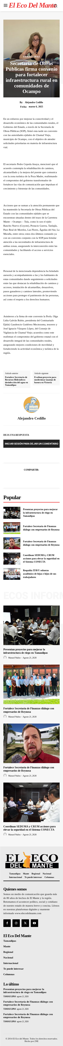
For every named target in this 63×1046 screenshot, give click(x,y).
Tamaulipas (31, 57)
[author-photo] (5, 657)
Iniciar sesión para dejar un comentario (31, 443)
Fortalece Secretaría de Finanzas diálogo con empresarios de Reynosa (28, 769)
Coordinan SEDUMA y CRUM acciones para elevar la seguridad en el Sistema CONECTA (41, 558)
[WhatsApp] (43, 478)
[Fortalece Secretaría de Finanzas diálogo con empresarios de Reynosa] (11, 528)
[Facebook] (20, 478)
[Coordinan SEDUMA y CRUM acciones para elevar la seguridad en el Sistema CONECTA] (11, 558)
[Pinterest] (35, 478)
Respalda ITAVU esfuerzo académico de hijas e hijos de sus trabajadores (39, 573)
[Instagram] (16, 923)
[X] (27, 478)
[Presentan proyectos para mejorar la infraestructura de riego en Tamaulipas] (11, 513)
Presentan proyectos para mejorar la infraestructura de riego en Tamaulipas (40, 512)
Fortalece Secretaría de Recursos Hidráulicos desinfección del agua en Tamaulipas (16, 381)
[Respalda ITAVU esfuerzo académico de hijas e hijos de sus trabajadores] (11, 574)
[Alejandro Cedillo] (32, 405)
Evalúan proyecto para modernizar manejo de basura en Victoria (45, 380)
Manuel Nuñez (14, 657)
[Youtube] (34, 923)
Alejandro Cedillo (34, 102)
